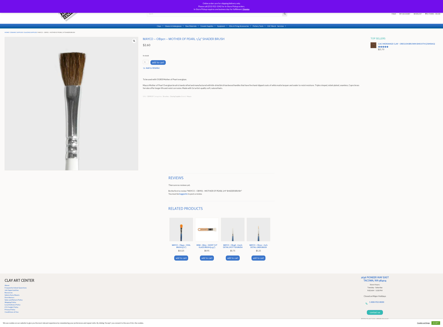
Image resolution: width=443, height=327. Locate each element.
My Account (404, 14)
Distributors (9, 297)
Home (7, 32)
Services (280, 26)
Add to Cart (158, 62)
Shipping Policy (10, 302)
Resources (9, 293)
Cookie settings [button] (423, 323)
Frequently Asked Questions (16, 288)
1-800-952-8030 (376, 302)
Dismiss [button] (246, 9)
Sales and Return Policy (13, 300)
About (7, 285)
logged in (183, 194)
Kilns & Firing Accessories (239, 26)
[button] (134, 41)
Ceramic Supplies (206, 26)
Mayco (189, 96)
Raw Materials (191, 26)
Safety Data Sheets (12, 295)
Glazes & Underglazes (173, 26)
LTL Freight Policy (11, 307)
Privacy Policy (10, 310)
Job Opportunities (12, 290)
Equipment (221, 26)
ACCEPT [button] (436, 323)
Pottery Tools (258, 26)
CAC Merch (271, 26)
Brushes (166, 96)
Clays (159, 26)
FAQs (394, 14)
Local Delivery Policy (12, 305)
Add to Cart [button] (181, 258)
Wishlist (418, 14)
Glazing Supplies (30, 32)
